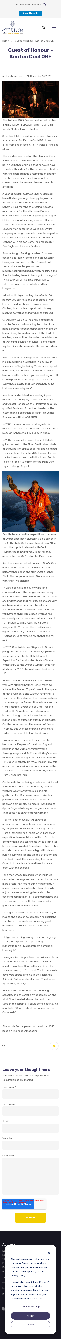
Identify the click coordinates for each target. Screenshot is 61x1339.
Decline (31, 1324)
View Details (30, 13)
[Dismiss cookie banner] (49, 1253)
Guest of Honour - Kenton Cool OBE (34, 40)
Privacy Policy (18, 1275)
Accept (30, 1315)
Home (5, 40)
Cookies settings (30, 1306)
